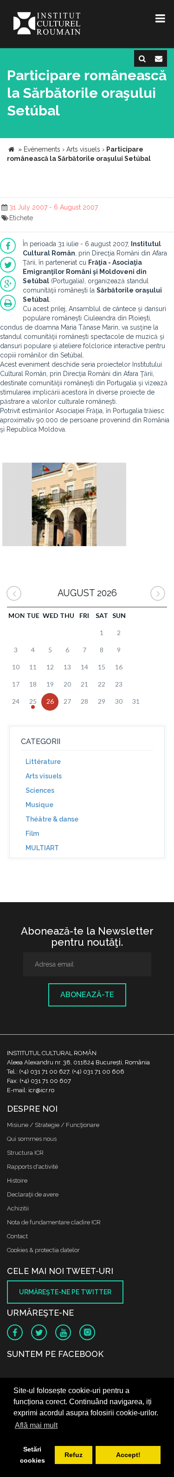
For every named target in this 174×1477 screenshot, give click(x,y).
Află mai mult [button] (36, 1425)
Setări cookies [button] (32, 1454)
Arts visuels (44, 776)
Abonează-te (87, 994)
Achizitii (18, 1208)
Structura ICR (25, 1152)
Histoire (17, 1180)
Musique (39, 805)
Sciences (40, 790)
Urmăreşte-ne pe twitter (65, 1292)
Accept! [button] (128, 1454)
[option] (64, 505)
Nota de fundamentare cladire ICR (54, 1222)
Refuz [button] (73, 1454)
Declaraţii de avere (32, 1194)
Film (32, 833)
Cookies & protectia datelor (43, 1250)
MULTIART (42, 848)
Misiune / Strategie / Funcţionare (53, 1124)
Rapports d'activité (32, 1166)
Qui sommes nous (32, 1138)
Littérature (43, 761)
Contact (17, 1236)
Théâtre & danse (52, 819)
